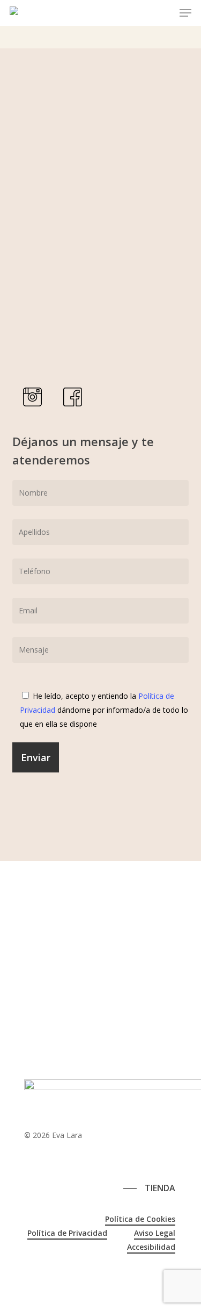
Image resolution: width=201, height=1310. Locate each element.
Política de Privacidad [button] (67, 1233)
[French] (41, 1159)
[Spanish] (53, 1159)
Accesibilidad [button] (151, 1247)
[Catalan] (17, 1159)
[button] (185, 13)
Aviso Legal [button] (154, 1233)
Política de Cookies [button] (140, 1219)
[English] (29, 1159)
